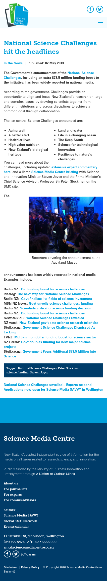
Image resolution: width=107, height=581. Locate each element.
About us (11, 483)
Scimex (10, 510)
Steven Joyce (39, 372)
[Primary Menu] (100, 22)
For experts (13, 494)
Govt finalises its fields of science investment (56, 298)
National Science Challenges (37, 368)
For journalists (15, 489)
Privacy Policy (30, 567)
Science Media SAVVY (21, 515)
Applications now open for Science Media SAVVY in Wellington (53, 389)
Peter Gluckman (69, 368)
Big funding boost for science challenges (52, 289)
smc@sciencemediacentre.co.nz (29, 547)
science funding (17, 372)
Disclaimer (10, 567)
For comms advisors (20, 500)
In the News (13, 63)
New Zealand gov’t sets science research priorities (58, 322)
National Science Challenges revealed (55, 318)
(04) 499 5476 (14, 542)
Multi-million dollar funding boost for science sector (55, 337)
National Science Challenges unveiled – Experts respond (48, 384)
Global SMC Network (20, 521)
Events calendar (16, 526)
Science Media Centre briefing (54, 172)
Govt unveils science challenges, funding (61, 303)
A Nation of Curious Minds (55, 474)
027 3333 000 (45, 542)
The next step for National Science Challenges (53, 294)
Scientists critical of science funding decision (55, 308)
